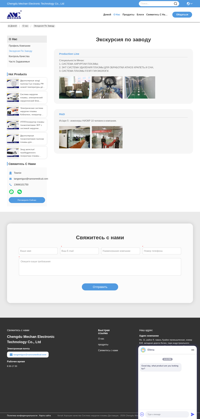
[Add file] (142, 414)
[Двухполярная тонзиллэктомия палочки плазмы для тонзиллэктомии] (13, 139)
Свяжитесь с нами (157, 14)
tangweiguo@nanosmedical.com (31, 179)
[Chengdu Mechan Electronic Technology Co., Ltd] (23, 14)
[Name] (175, 4)
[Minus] (192, 350)
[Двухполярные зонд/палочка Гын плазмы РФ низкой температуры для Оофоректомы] (13, 84)
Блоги (140, 14)
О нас (116, 14)
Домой (107, 14)
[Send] (192, 414)
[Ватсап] (12, 193)
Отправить (100, 287)
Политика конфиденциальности (22, 415)
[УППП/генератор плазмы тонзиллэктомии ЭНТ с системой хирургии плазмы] (13, 125)
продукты (128, 14)
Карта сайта (45, 415)
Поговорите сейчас (27, 200)
